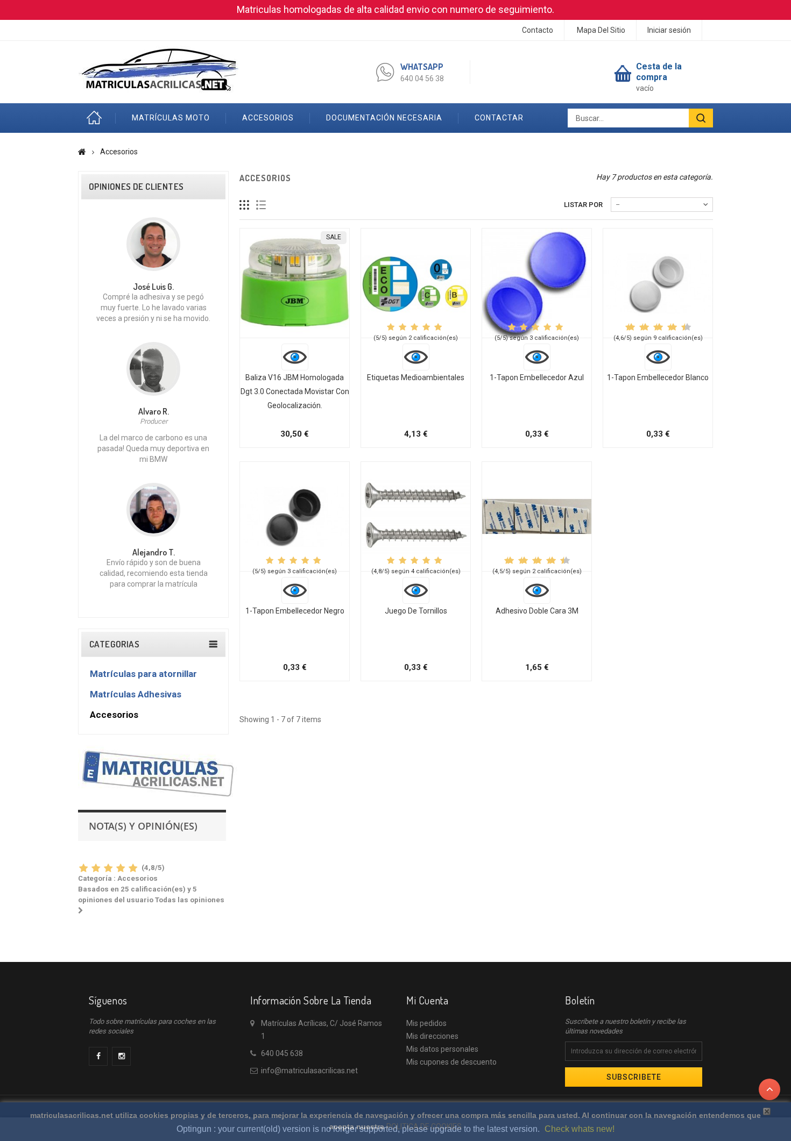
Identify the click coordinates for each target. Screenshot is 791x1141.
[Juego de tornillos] (415, 516)
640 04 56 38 (422, 78)
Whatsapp (421, 66)
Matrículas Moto (171, 117)
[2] (95, 868)
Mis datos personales (442, 1049)
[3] (107, 868)
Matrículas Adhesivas (135, 694)
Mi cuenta (427, 1000)
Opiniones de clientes (136, 186)
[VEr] (295, 357)
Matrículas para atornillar (143, 673)
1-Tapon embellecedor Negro (294, 611)
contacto (537, 30)
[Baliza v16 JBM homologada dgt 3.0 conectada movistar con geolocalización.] (294, 283)
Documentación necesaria (384, 117)
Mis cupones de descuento (451, 1062)
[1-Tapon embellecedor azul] (536, 283)
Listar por (583, 205)
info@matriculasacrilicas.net (309, 1070)
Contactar (499, 117)
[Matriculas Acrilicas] (158, 69)
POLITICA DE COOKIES (424, 1126)
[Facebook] (98, 1056)
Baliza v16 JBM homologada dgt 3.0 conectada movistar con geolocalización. (295, 391)
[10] (687, 327)
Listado (261, 205)
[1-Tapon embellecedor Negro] (294, 516)
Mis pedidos (426, 1023)
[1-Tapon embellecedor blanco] (657, 283)
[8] (673, 327)
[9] (680, 327)
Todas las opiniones (152, 861)
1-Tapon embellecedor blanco (658, 377)
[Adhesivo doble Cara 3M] (536, 516)
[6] (659, 327)
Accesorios (268, 117)
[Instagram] (121, 1056)
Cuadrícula (244, 205)
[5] (132, 868)
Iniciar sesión (669, 30)
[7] (666, 327)
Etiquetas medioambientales (415, 377)
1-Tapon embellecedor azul (537, 377)
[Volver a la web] (82, 151)
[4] (120, 868)
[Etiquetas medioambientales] (415, 283)
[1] (83, 868)
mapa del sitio (601, 30)
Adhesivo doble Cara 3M (537, 611)
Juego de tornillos (416, 611)
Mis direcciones (432, 1036)
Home (97, 118)
